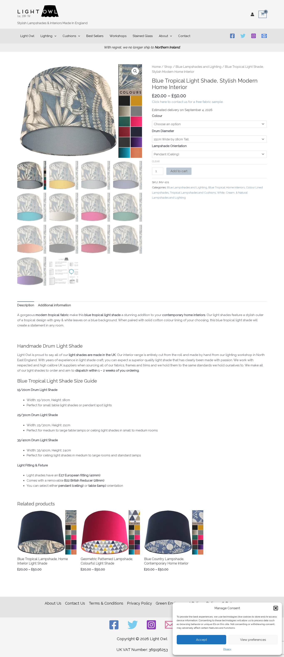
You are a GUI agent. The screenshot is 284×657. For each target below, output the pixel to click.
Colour (157, 116)
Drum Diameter (163, 131)
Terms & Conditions (106, 603)
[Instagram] (253, 35)
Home (156, 67)
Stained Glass (143, 36)
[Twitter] (243, 35)
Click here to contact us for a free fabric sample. (187, 102)
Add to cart (178, 171)
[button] (276, 608)
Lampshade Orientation (169, 146)
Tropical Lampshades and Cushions (193, 192)
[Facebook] (232, 35)
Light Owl (27, 36)
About (163, 36)
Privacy (227, 649)
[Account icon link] (252, 14)
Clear (156, 161)
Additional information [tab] (54, 305)
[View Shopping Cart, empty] (262, 14)
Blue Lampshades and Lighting (198, 67)
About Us (53, 603)
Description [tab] (25, 305)
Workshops (118, 36)
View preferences (253, 640)
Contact (184, 36)
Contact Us (75, 603)
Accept (201, 640)
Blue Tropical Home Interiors (226, 187)
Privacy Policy (139, 603)
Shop (168, 67)
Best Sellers (94, 36)
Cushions (69, 36)
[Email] (264, 35)
